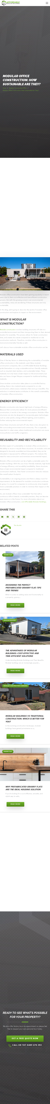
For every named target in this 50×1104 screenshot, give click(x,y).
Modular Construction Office (18, 88)
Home (4, 88)
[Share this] (7, 517)
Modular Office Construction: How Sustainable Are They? (21, 90)
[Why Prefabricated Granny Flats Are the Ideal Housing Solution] (25, 764)
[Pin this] (24, 517)
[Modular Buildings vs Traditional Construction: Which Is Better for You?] (25, 696)
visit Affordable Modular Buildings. (33, 502)
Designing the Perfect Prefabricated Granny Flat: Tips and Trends (23, 588)
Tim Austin (17, 525)
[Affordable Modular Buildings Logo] (11, 3)
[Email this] (2, 517)
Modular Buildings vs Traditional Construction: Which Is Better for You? (24, 719)
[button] (47, 3)
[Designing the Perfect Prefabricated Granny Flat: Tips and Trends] (25, 565)
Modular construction (8, 329)
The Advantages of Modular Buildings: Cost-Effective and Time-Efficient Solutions (22, 653)
